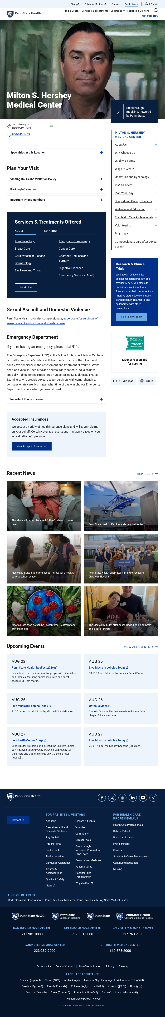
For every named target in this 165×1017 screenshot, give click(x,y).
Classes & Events (85, 821)
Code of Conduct (65, 966)
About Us (121, 144)
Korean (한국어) (117, 986)
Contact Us (18, 820)
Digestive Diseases (71, 268)
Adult (19, 230)
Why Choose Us (125, 152)
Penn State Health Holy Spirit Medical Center (102, 900)
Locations (116, 11)
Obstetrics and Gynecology (132, 177)
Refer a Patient (121, 831)
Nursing (117, 869)
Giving (74, 4)
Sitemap (123, 966)
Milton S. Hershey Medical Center (130, 134)
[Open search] (156, 10)
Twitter (112, 798)
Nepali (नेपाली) (52, 980)
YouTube (122, 798)
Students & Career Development (131, 856)
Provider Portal (121, 843)
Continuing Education (125, 862)
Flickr (143, 798)
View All (143, 473)
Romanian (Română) (86, 992)
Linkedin (133, 798)
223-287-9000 (44, 951)
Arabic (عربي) (72, 980)
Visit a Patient (123, 185)
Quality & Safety (125, 160)
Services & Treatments (95, 11)
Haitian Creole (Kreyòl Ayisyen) (84, 999)
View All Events (137, 646)
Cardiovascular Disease (30, 256)
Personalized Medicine (88, 860)
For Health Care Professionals (134, 217)
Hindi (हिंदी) (98, 986)
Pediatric (50, 230)
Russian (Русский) (32, 986)
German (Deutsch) (36, 992)
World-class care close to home (25, 900)
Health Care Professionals (128, 824)
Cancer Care (67, 248)
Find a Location (55, 856)
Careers (115, 4)
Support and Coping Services (133, 201)
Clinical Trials (83, 839)
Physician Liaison (123, 837)
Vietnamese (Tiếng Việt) (130, 980)
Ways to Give (123, 168)
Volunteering (123, 225)
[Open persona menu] (149, 4)
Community (82, 833)
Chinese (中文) (79, 986)
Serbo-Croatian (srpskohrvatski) (120, 992)
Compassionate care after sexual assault (136, 244)
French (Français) (57, 986)
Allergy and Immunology (74, 241)
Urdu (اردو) (136, 986)
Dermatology (23, 263)
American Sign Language (98, 980)
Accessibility (44, 966)
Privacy (110, 966)
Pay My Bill (52, 837)
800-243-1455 (20, 134)
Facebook (102, 798)
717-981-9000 (32, 934)
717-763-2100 (133, 934)
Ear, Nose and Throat (28, 270)
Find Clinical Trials (131, 317)
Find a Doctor (71, 11)
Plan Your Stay (124, 193)
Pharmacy (121, 233)
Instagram (153, 798)
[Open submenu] (156, 144)
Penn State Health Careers (60, 900)
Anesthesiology (25, 241)
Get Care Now (150, 16)
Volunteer (80, 827)
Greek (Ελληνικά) (60, 992)
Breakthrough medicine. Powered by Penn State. (138, 111)
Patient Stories (83, 866)
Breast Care (22, 248)
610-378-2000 (120, 951)
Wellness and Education (130, 209)
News (49, 885)
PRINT (149, 381)
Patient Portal (53, 843)
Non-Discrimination (90, 966)
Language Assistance (58, 862)
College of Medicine (94, 4)
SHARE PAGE (125, 381)
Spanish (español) (30, 980)
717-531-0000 (82, 934)
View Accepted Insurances (31, 446)
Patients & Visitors (138, 11)
